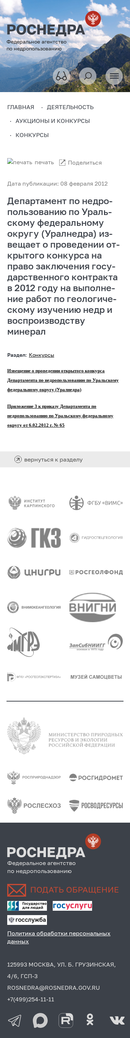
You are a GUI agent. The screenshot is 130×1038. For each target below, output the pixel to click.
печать (44, 162)
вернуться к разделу (53, 459)
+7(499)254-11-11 (30, 999)
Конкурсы (41, 355)
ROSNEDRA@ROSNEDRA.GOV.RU (53, 987)
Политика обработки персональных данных (58, 937)
